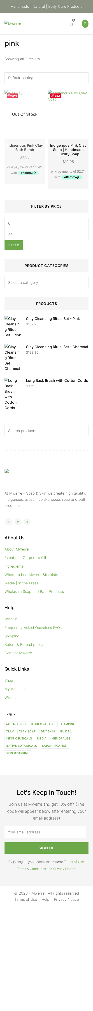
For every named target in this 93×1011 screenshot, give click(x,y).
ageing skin (16, 724)
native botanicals (21, 745)
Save (14, 95)
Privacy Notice (64, 869)
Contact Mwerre (18, 653)
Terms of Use (74, 862)
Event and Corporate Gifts (27, 557)
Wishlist (11, 619)
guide (65, 731)
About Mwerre (17, 549)
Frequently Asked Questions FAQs (33, 627)
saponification (55, 745)
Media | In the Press (21, 583)
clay (10, 731)
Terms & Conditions (31, 869)
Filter (13, 245)
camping (68, 724)
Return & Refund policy (24, 644)
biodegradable (43, 724)
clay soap (27, 731)
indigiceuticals (19, 738)
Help (45, 899)
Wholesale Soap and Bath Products (34, 591)
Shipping (12, 636)
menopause (61, 738)
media (42, 738)
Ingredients (14, 566)
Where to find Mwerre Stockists (31, 574)
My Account (15, 689)
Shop (9, 680)
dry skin (48, 731)
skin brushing (18, 753)
